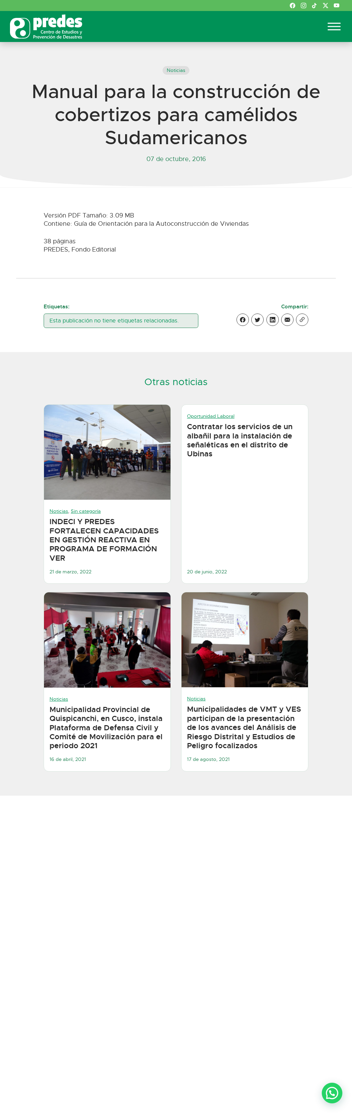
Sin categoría (86, 511)
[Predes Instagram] (303, 5)
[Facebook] (242, 320)
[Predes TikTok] (314, 5)
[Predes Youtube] (336, 5)
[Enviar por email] (287, 320)
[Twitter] (257, 320)
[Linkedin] (272, 320)
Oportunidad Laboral (210, 416)
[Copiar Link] (302, 320)
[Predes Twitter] (325, 5)
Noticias (176, 70)
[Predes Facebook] (292, 5)
